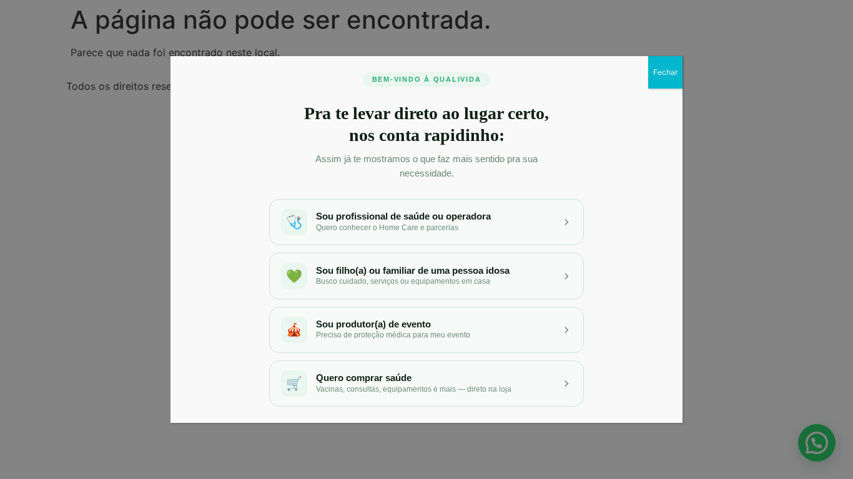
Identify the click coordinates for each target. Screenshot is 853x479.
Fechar (665, 72)
